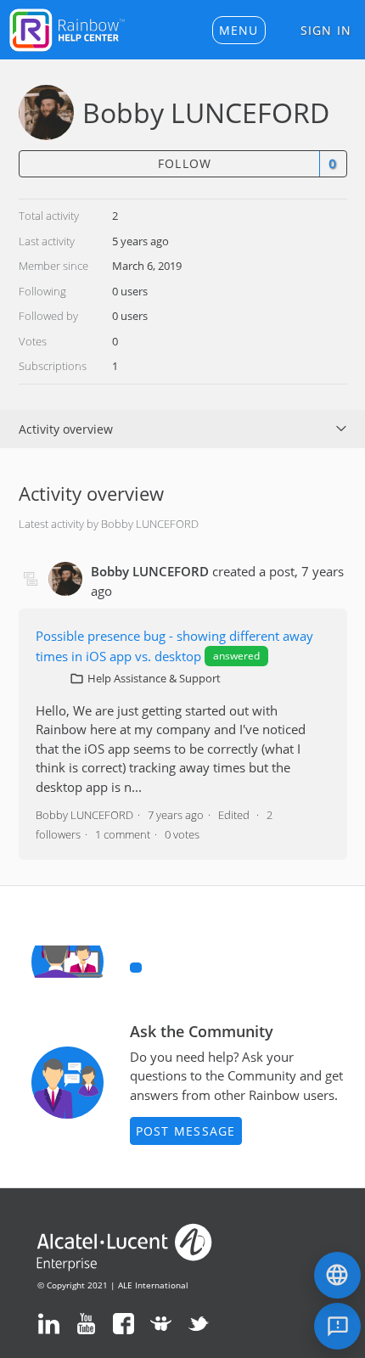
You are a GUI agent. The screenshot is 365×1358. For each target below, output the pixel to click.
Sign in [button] (326, 30)
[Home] (67, 28)
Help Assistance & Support (154, 678)
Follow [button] (185, 163)
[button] (239, 30)
